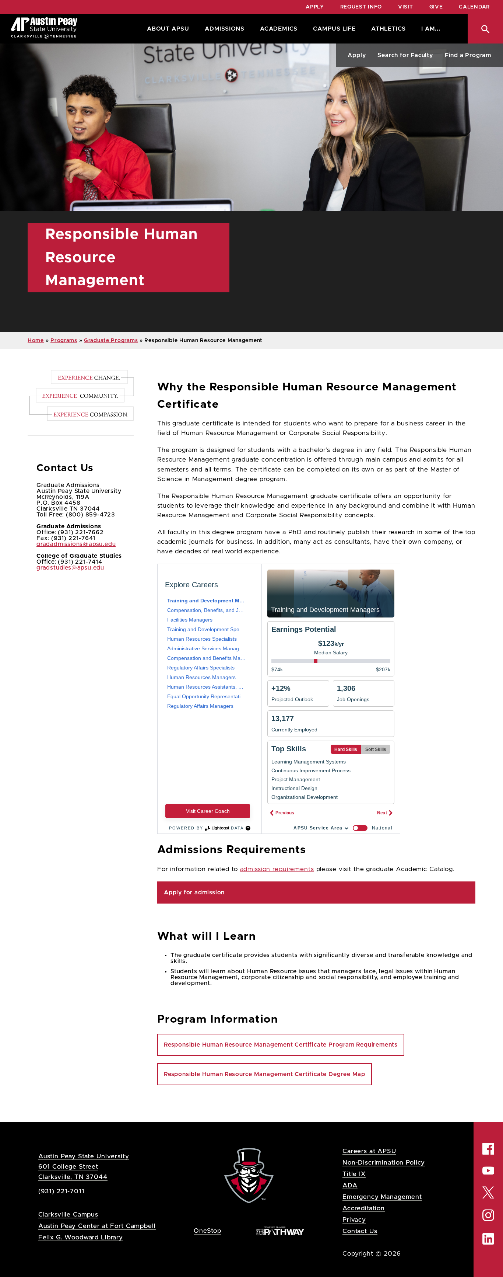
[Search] (485, 29)
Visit (405, 7)
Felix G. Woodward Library (80, 1237)
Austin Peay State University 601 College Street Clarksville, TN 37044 (83, 1166)
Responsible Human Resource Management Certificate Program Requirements (281, 1045)
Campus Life (334, 29)
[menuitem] (166, 29)
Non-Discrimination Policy (383, 1162)
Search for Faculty (405, 55)
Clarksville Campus (68, 1214)
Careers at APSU (369, 1151)
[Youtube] (488, 1170)
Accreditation (363, 1208)
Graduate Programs (111, 340)
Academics (279, 29)
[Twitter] (488, 1191)
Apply (315, 7)
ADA (350, 1185)
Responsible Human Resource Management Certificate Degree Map (264, 1074)
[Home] (44, 29)
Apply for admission (194, 892)
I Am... (430, 29)
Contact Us (359, 1231)
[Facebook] (488, 1149)
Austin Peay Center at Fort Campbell (97, 1226)
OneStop (207, 1231)
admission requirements (277, 869)
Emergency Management (382, 1197)
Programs (63, 340)
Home (36, 340)
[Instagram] (488, 1215)
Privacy (354, 1220)
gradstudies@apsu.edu (70, 568)
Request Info (361, 7)
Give (436, 7)
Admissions (225, 29)
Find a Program (468, 55)
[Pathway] (280, 1230)
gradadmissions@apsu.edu (76, 544)
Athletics (388, 29)
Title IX (354, 1174)
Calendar (474, 7)
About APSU (168, 29)
